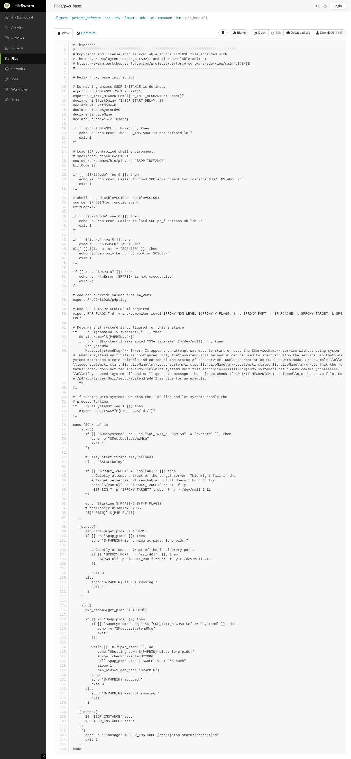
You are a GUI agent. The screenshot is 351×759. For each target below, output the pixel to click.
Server (129, 18)
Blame (241, 32)
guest (63, 18)
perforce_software (86, 18)
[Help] (325, 6)
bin (178, 18)
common (165, 18)
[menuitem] (23, 17)
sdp (107, 18)
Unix (142, 18)
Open (261, 32)
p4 (152, 18)
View (65, 33)
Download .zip (300, 32)
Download (331, 32)
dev (117, 18)
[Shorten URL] (223, 32)
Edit (278, 32)
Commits (87, 33)
